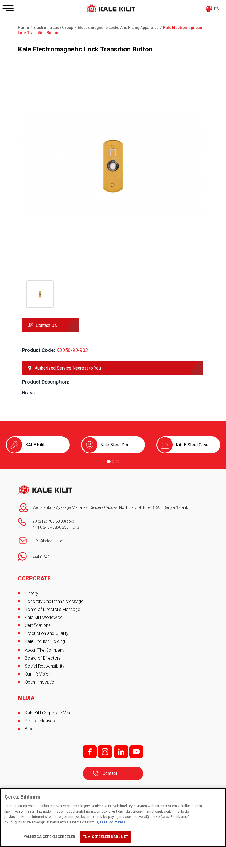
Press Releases (40, 720)
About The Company (44, 650)
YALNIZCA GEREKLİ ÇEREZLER (49, 837)
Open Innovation (41, 682)
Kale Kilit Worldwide (44, 617)
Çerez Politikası (111, 822)
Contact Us (46, 325)
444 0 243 (41, 527)
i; (104, 751)
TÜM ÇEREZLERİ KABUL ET (105, 837)
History (31, 593)
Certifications (37, 625)
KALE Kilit (34, 444)
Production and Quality (46, 633)
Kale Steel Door (116, 444)
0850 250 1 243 (65, 527)
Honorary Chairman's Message (54, 601)
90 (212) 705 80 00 (49, 521)
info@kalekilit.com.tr (50, 541)
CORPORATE (34, 578)
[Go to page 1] (109, 461)
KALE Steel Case (192, 444)
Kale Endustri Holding (45, 641)
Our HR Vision (38, 674)
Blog (29, 728)
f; (89, 751)
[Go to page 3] (117, 461)
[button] (113, 255)
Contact (110, 773)
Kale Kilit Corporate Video (49, 712)
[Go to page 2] (113, 461)
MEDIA (26, 698)
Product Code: (38, 350)
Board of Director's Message (52, 609)
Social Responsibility (44, 666)
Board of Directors (43, 658)
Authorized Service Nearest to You (68, 368)
